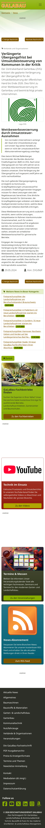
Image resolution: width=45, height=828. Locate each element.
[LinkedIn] (25, 803)
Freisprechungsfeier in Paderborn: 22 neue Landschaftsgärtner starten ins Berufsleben (20, 313)
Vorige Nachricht (11, 39)
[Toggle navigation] (40, 4)
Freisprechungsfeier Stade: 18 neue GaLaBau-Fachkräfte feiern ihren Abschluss (19, 345)
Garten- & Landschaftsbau (16, 712)
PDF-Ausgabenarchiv (13, 750)
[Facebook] (4, 803)
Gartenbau (8, 718)
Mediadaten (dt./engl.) (14, 778)
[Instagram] (32, 803)
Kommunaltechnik (12, 723)
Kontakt (7, 773)
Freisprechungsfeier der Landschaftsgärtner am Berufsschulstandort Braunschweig (19, 299)
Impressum (9, 783)
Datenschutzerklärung (14, 788)
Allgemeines (9, 697)
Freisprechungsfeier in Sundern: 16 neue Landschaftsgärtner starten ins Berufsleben (21, 323)
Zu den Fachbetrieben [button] (23, 416)
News (15, 12)
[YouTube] (11, 803)
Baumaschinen (10, 702)
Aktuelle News (10, 692)
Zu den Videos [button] (22, 505)
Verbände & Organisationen (17, 733)
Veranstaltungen (11, 738)
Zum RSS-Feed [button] (22, 660)
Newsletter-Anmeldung (15, 766)
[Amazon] (38, 803)
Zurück (8, 358)
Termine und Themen (14, 760)
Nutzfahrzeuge (10, 728)
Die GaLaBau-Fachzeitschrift (17, 745)
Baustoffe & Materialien (15, 707)
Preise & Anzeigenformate (16, 755)
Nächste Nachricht (33, 39)
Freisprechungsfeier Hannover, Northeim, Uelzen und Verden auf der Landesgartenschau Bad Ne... (22, 334)
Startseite (5, 12)
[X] (18, 803)
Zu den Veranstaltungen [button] (22, 597)
